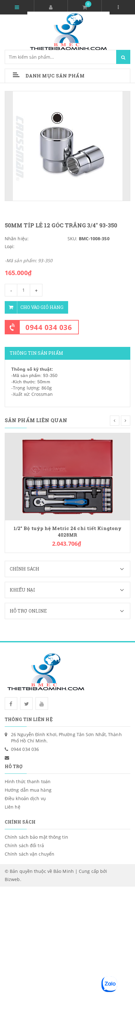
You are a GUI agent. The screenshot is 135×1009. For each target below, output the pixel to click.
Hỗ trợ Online (28, 611)
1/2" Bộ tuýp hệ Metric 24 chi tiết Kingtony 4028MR (68, 531)
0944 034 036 (48, 327)
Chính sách (24, 569)
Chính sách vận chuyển (29, 854)
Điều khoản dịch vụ (25, 798)
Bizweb (12, 879)
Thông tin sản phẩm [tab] (36, 353)
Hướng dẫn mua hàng (28, 790)
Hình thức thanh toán (28, 781)
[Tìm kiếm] (123, 57)
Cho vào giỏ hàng (41, 307)
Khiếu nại (22, 590)
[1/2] (67, 476)
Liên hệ (12, 807)
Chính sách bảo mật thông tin (36, 837)
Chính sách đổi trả (24, 845)
